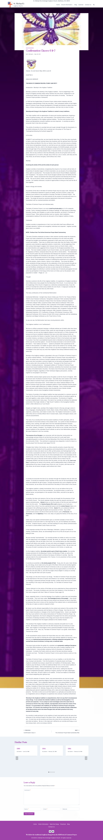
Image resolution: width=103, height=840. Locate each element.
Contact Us (88, 4)
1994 (44, 749)
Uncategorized (30, 48)
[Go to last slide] (17, 758)
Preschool (63, 824)
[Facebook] (50, 831)
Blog (75, 4)
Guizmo (20, 751)
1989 (18, 749)
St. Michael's (30, 54)
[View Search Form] (94, 5)
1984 (69, 749)
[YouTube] (53, 831)
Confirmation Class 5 (29, 731)
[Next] (86, 758)
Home (58, 4)
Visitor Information (43, 824)
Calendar (80, 4)
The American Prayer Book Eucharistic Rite (67, 731)
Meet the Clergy (54, 824)
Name (26, 809)
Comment (27, 790)
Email (45, 809)
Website (65, 809)
